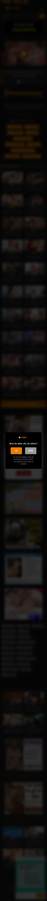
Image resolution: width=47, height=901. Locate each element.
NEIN (30, 451)
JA (16, 451)
